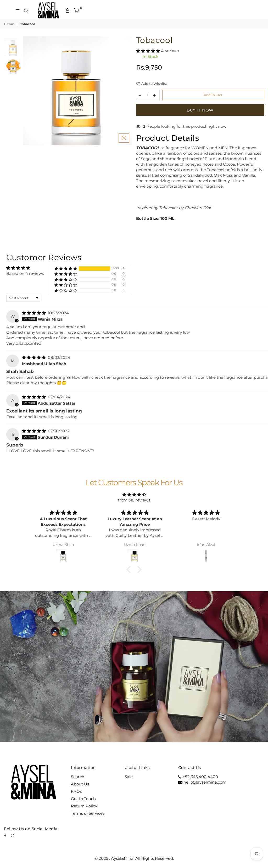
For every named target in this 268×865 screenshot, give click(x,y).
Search (77, 776)
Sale (129, 776)
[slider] (112, 737)
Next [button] (127, 90)
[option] (77, 90)
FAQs (76, 791)
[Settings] (67, 10)
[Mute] (206, 737)
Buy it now (200, 110)
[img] (34, 312)
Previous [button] (27, 90)
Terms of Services (87, 813)
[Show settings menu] (218, 737)
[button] (148, 50)
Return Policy (84, 805)
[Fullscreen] (228, 737)
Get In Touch (83, 798)
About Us (80, 784)
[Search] (26, 10)
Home (9, 24)
